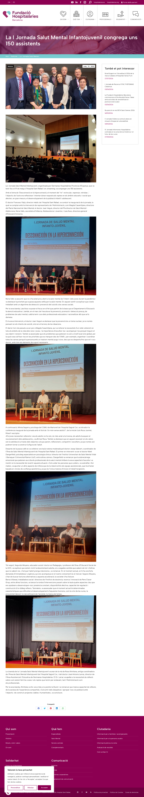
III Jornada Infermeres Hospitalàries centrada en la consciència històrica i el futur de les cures (119, 132)
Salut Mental (55, 738)
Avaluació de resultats (105, 747)
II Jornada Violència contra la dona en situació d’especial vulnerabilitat (118, 120)
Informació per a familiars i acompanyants (112, 734)
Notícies (10, 66)
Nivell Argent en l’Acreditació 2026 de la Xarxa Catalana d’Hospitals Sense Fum (119, 75)
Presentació (10, 734)
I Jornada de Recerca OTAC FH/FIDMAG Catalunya (119, 85)
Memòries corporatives (59, 775)
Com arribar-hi (102, 752)
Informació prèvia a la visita (107, 743)
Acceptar (44, 788)
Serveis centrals (57, 743)
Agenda (54, 770)
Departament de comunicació (62, 779)
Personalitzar (15, 788)
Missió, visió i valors (13, 743)
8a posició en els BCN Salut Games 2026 (120, 110)
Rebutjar (31, 788)
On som (8, 747)
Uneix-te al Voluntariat (14, 766)
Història (8, 738)
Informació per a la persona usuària (109, 738)
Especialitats (56, 734)
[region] (29, 779)
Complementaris (57, 747)
